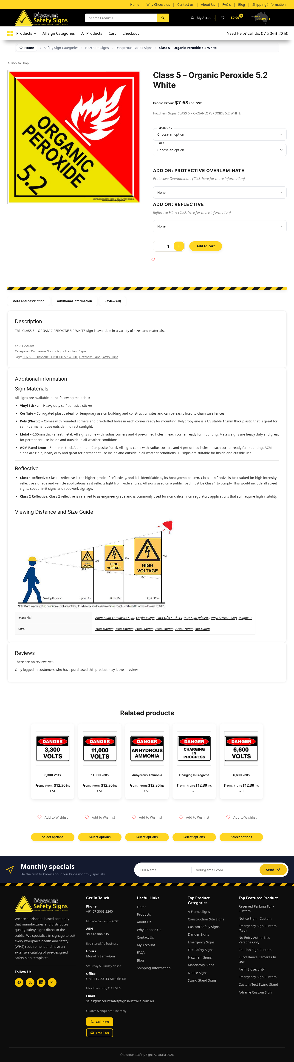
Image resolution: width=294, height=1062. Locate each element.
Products (144, 914)
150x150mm (124, 628)
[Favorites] (222, 17)
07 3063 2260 (274, 33)
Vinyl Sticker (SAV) (224, 617)
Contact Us (145, 937)
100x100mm (104, 628)
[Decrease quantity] (158, 246)
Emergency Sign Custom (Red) (258, 928)
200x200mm (144, 628)
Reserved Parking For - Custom (256, 908)
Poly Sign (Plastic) (196, 617)
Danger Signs (198, 934)
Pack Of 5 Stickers (169, 617)
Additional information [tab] (74, 301)
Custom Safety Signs (204, 927)
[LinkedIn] (41, 982)
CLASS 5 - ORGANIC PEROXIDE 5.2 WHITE (50, 357)
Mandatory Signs (201, 965)
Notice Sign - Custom (255, 918)
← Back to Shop (18, 63)
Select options (52, 837)
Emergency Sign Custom (258, 977)
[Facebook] (19, 982)
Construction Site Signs (206, 919)
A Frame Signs (199, 911)
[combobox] (121, 18)
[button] (52, 817)
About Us (144, 922)
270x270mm (184, 628)
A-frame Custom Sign (255, 992)
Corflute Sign (145, 617)
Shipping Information (154, 968)
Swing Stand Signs (202, 980)
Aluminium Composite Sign (114, 617)
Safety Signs (110, 357)
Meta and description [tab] (28, 301)
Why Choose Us (149, 930)
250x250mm (164, 628)
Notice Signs (197, 973)
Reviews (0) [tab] (113, 301)
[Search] (163, 18)
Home (141, 907)
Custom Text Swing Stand (258, 984)
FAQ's (141, 952)
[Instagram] (52, 982)
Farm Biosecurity (252, 969)
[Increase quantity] (179, 246)
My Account (146, 945)
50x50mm (202, 628)
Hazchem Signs (75, 351)
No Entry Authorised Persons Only (254, 939)
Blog (140, 960)
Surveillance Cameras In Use (257, 959)
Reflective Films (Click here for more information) (192, 212)
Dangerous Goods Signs (47, 351)
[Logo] (10, 33)
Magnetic (245, 617)
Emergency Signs (201, 942)
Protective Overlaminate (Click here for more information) (199, 178)
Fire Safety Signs (200, 950)
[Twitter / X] (30, 982)
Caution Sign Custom (255, 950)
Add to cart (206, 246)
